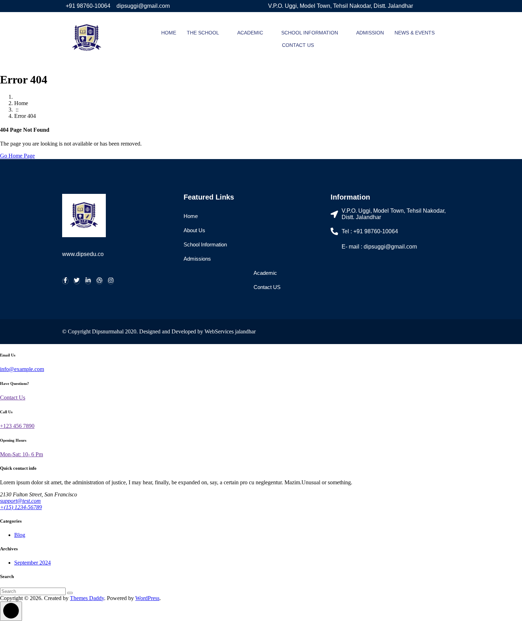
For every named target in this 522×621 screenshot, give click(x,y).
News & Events (415, 33)
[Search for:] (33, 591)
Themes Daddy (87, 598)
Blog (19, 535)
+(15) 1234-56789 (21, 507)
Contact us (298, 45)
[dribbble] (99, 281)
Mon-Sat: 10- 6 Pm (21, 454)
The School (203, 33)
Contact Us (12, 397)
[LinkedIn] (88, 281)
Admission (370, 33)
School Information (309, 33)
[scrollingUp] (11, 611)
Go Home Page (17, 156)
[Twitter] (77, 281)
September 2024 (32, 563)
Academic (250, 33)
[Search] (70, 593)
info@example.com (22, 369)
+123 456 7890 (17, 426)
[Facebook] (65, 281)
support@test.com (20, 501)
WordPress (147, 598)
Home (168, 33)
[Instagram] (111, 281)
